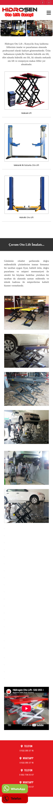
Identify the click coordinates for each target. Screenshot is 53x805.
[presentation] (6, 24)
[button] (24, 31)
